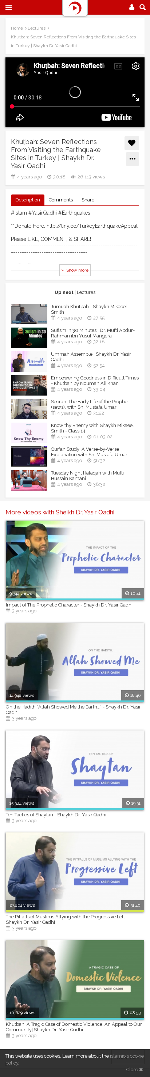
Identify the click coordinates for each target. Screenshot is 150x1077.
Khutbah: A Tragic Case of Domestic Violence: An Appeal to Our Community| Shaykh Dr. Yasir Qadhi (74, 1026)
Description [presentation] (27, 200)
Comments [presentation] (61, 200)
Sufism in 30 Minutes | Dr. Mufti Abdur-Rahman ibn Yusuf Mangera (93, 333)
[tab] (27, 200)
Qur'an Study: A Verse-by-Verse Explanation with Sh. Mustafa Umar (89, 451)
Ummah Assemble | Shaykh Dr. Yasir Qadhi (91, 356)
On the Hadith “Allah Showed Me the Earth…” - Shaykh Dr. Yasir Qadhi (73, 709)
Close (132, 1069)
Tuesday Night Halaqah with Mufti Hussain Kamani (87, 475)
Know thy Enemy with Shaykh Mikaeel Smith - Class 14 (92, 428)
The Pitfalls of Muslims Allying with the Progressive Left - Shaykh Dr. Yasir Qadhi (67, 919)
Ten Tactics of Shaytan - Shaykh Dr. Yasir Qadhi (56, 814)
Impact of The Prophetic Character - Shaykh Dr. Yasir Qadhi (69, 605)
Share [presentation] (88, 200)
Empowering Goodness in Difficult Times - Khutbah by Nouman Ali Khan (95, 380)
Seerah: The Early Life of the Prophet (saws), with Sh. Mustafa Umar (90, 404)
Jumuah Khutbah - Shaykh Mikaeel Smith (89, 309)
